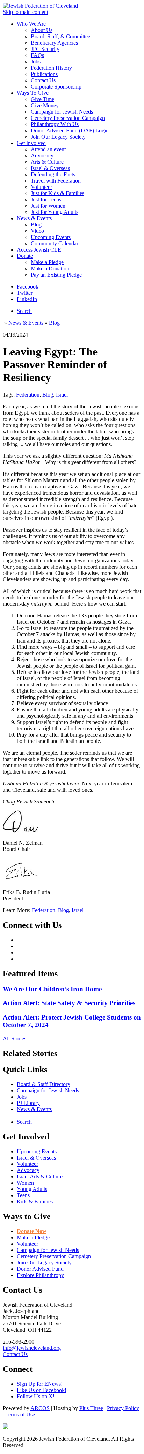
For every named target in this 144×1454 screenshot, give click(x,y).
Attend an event (48, 149)
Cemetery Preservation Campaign (68, 118)
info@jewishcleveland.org (32, 1348)
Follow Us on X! (36, 1396)
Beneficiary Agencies (54, 43)
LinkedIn (27, 299)
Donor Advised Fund (40, 1269)
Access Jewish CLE (39, 250)
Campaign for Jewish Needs (62, 112)
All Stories (14, 1038)
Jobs (36, 61)
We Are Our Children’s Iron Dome (52, 989)
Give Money (45, 105)
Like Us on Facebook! (41, 1390)
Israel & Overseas (50, 168)
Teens (23, 1195)
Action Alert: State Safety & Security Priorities (69, 1003)
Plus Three (91, 1408)
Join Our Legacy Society (58, 137)
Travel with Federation (56, 181)
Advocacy (42, 156)
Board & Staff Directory (43, 1084)
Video (37, 231)
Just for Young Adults (54, 212)
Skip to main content (25, 12)
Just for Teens (46, 199)
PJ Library (28, 1103)
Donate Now (31, 1231)
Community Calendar (54, 243)
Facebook (27, 287)
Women (25, 1183)
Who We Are (31, 24)
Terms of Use (20, 1414)
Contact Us (43, 80)
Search (24, 311)
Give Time (42, 99)
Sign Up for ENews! (40, 1384)
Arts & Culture (47, 162)
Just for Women (48, 206)
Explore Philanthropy (40, 1275)
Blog (36, 225)
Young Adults (32, 1189)
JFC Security (45, 49)
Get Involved (31, 143)
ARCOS (40, 1408)
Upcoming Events (51, 237)
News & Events (34, 218)
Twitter (25, 293)
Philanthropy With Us (55, 124)
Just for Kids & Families (57, 193)
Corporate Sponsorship (56, 87)
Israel (62, 395)
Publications (44, 74)
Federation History (51, 68)
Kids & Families (35, 1202)
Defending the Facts (53, 174)
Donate (25, 256)
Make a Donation (50, 268)
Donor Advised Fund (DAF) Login (70, 130)
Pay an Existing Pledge (56, 275)
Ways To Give (33, 93)
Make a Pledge (47, 262)
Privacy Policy (123, 1408)
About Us (41, 30)
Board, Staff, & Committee (60, 36)
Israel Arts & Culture (40, 1176)
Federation (27, 395)
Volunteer (41, 187)
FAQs (37, 55)
